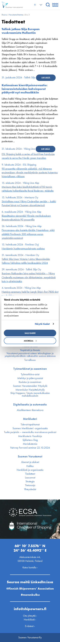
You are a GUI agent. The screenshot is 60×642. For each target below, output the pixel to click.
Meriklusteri (30, 418)
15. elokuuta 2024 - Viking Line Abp (20, 183)
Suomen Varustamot (30, 456)
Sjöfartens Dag (30, 440)
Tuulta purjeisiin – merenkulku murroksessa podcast (30, 432)
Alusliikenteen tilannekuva (30, 410)
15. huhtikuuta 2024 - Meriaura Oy (20, 197)
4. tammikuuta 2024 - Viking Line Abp (21, 288)
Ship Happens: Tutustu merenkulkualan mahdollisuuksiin (30, 394)
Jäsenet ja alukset (30, 462)
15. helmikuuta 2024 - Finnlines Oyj (20, 244)
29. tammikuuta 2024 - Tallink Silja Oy (21, 269)
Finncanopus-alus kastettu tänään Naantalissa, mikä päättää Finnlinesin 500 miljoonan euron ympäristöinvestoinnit (28, 234)
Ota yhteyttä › (30, 615)
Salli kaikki (30, 333)
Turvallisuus (30, 360)
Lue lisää (46, 77)
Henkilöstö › (30, 619)
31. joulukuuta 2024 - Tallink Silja (18, 77)
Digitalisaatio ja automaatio (30, 404)
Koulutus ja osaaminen (30, 382)
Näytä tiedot (42, 324)
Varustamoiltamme (16, 14)
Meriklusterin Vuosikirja (30, 436)
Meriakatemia (30, 444)
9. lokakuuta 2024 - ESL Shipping (19, 164)
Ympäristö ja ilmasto (30, 350)
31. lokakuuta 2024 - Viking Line (18, 149)
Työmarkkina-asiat (30, 374)
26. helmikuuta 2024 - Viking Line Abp (22, 226)
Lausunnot (30, 477)
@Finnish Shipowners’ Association (30, 588)
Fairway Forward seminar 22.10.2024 (30, 447)
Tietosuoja (30, 485)
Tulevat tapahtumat (30, 424)
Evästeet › (30, 626)
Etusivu (4, 14)
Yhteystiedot (30, 489)
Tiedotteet (30, 473)
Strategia (30, 481)
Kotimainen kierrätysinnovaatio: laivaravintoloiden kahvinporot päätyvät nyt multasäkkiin (24, 88)
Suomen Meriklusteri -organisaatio (30, 428)
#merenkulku (30, 595)
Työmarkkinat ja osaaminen (30, 368)
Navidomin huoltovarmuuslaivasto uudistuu (23, 248)
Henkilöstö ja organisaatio (30, 470)
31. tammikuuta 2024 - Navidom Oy (20, 255)
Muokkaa (28, 340)
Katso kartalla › (30, 567)
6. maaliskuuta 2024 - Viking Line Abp (21, 211)
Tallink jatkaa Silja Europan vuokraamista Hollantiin (21, 31)
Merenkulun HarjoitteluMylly (30, 389)
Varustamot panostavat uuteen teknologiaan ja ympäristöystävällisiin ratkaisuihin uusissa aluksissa (30, 354)
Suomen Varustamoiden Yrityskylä (30, 386)
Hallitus (30, 466)
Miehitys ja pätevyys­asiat (30, 378)
